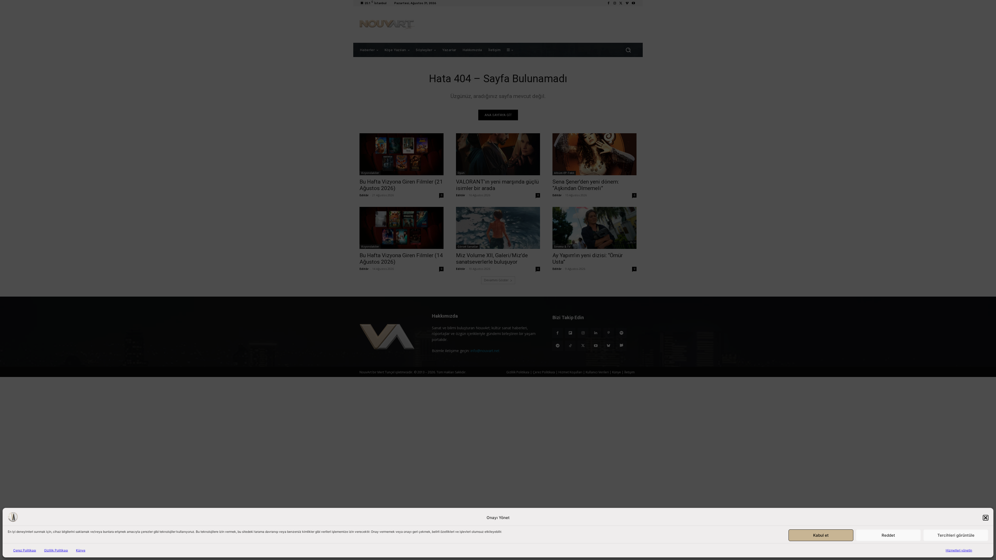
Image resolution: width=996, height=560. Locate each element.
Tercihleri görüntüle (955, 535)
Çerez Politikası (24, 550)
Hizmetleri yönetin (959, 550)
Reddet (888, 535)
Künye (80, 550)
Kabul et (821, 535)
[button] (985, 517)
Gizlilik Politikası (56, 550)
